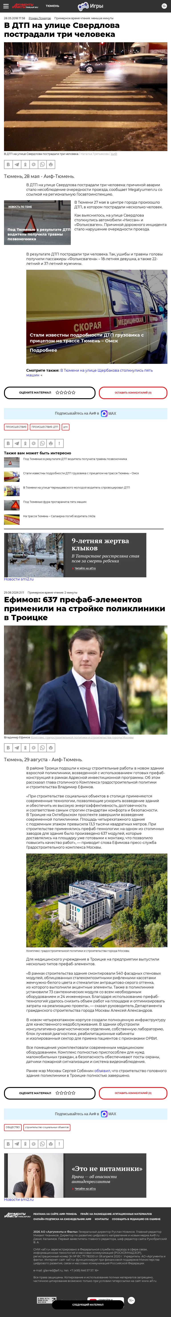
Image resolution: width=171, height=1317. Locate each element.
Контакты (101, 1219)
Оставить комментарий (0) (133, 392)
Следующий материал (88, 1304)
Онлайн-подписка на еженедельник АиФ (62, 1219)
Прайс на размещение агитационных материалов (116, 1214)
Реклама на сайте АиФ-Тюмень (55, 1214)
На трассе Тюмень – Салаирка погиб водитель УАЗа (59, 516)
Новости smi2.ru (19, 579)
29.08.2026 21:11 (14, 592)
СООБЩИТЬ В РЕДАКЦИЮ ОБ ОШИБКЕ (136, 1219)
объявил (102, 1071)
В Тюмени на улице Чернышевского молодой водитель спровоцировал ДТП (76, 487)
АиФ (114, 154)
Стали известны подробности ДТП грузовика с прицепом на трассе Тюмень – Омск (87, 337)
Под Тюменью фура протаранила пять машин (54, 502)
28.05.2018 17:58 (14, 18)
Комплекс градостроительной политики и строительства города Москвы (82, 737)
